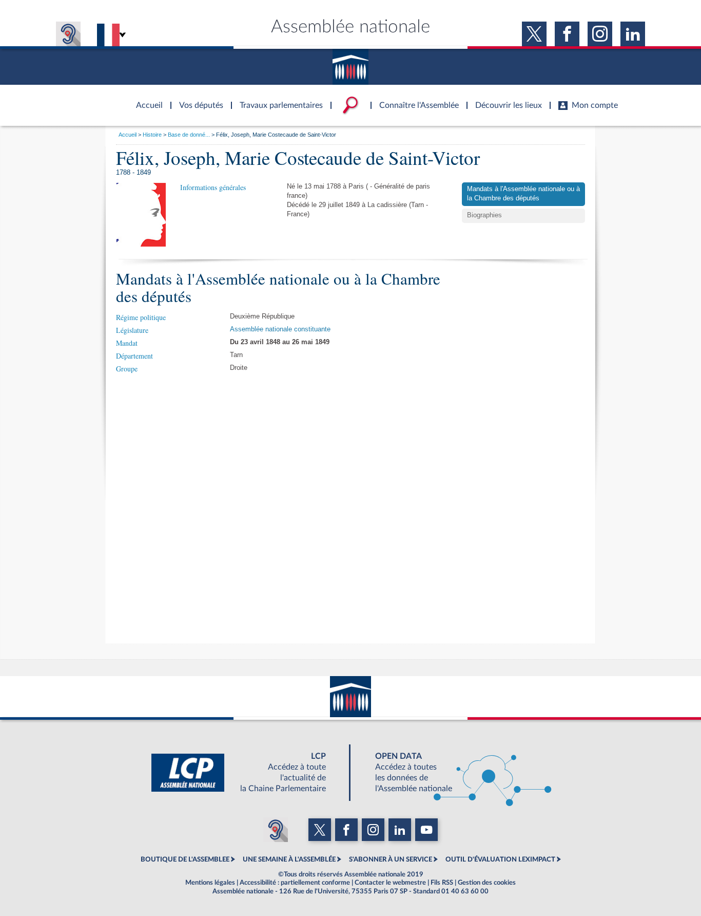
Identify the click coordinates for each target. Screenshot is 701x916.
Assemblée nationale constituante (280, 329)
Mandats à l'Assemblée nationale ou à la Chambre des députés (523, 193)
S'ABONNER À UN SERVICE (390, 859)
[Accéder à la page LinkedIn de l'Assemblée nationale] (632, 34)
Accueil (128, 135)
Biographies (484, 215)
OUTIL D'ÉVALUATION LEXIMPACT (500, 859)
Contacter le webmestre (390, 883)
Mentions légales (210, 883)
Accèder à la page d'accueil (146, 99)
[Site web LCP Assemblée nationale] (246, 772)
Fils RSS (442, 883)
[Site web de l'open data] (454, 772)
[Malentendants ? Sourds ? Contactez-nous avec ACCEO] (68, 34)
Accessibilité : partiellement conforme (295, 883)
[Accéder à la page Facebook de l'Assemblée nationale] (567, 34)
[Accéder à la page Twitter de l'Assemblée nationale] (534, 34)
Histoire (152, 135)
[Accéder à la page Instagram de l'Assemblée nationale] (600, 34)
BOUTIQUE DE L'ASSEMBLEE (185, 859)
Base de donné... (189, 135)
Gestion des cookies (487, 883)
